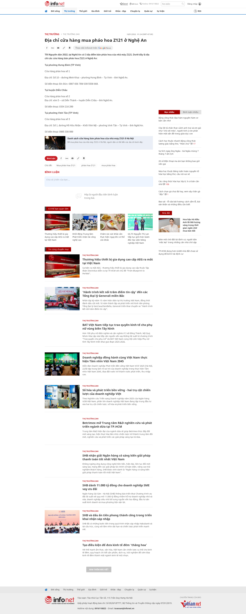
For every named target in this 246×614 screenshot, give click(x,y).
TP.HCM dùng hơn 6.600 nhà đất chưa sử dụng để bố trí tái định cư (178, 252)
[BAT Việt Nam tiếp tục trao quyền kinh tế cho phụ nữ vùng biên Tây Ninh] (62, 331)
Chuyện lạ (135, 11)
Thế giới (83, 11)
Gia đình (95, 11)
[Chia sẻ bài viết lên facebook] (47, 48)
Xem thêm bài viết (98, 569)
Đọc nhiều (169, 112)
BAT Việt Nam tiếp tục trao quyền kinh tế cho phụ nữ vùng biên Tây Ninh (117, 326)
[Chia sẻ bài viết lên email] (58, 48)
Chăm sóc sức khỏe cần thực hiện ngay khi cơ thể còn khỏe (112, 237)
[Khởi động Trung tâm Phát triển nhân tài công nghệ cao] (84, 222)
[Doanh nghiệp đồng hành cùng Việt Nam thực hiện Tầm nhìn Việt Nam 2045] (62, 364)
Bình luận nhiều (190, 112)
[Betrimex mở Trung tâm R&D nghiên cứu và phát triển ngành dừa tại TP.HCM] (62, 429)
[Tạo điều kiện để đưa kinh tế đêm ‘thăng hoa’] (62, 551)
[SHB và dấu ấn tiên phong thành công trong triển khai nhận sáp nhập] (62, 521)
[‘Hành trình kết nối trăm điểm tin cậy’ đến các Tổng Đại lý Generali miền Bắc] (62, 298)
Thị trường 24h (71, 34)
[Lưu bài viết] (69, 48)
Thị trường (69, 11)
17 (194, 143)
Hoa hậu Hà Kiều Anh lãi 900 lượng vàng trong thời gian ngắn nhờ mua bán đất (191, 225)
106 (167, 184)
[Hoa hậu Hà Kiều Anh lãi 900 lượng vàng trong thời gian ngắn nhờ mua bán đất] (169, 225)
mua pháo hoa (108, 165)
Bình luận (51, 158)
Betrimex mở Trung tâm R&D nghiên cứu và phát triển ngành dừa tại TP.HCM (117, 424)
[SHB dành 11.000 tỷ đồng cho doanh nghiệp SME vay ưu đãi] (62, 491)
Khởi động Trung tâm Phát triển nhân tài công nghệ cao (84, 237)
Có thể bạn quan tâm (58, 208)
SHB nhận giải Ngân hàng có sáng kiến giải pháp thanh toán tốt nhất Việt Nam (116, 457)
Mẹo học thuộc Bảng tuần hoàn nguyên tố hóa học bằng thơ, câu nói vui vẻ (179, 172)
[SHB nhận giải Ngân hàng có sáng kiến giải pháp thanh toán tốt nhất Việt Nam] (62, 462)
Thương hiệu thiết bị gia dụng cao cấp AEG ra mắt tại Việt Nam (57, 237)
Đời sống (55, 11)
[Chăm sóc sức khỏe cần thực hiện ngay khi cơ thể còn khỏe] (112, 222)
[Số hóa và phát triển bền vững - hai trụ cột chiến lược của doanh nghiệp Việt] (62, 396)
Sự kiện (160, 11)
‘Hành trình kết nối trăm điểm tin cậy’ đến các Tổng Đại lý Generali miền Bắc (115, 294)
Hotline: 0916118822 (150, 4)
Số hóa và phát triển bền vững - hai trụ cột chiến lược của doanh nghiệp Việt (116, 392)
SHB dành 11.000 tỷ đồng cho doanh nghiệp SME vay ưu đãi (115, 487)
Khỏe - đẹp (120, 11)
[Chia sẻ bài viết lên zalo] (52, 48)
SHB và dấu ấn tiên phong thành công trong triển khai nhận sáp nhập (117, 517)
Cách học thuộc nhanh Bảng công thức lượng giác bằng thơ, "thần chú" (177, 142)
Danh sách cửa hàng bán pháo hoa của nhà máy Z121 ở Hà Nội (100, 138)
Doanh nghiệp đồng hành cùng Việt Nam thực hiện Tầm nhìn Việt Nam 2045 (114, 359)
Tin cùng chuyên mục (58, 249)
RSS (199, 11)
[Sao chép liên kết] (64, 48)
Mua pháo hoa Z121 (66, 165)
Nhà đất (166, 213)
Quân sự (148, 11)
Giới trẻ (107, 11)
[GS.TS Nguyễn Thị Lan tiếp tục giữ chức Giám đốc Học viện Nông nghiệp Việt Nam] (140, 222)
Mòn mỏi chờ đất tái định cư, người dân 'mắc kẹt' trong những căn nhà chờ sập (178, 241)
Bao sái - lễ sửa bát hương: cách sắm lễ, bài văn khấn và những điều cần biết (179, 203)
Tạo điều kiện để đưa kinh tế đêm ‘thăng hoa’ (114, 545)
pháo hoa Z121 (88, 165)
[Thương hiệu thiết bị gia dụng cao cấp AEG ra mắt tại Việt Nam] (57, 222)
